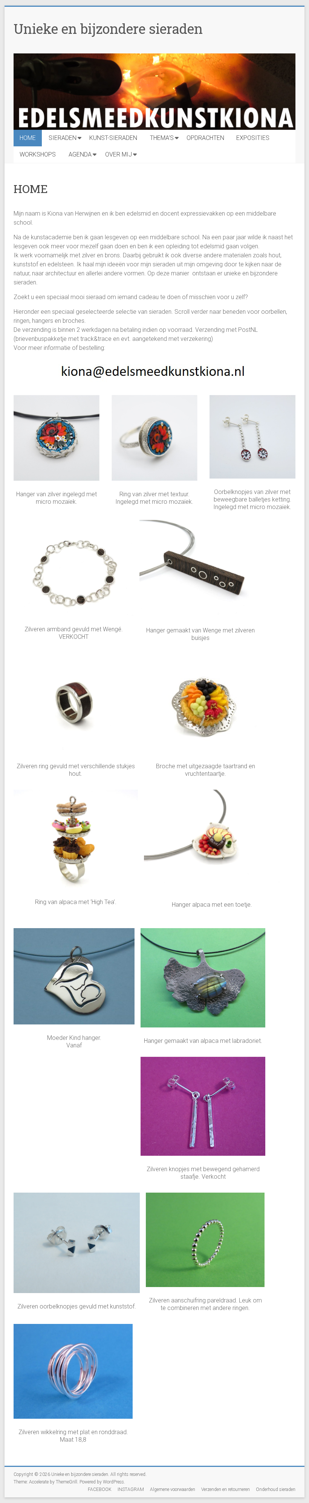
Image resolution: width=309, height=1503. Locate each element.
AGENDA (80, 154)
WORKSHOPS (38, 154)
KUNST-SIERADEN (113, 137)
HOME (28, 137)
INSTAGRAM (131, 1489)
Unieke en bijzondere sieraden (108, 29)
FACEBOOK (100, 1489)
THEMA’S (162, 137)
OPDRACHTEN (205, 137)
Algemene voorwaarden (172, 1489)
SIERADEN (62, 137)
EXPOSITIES (252, 137)
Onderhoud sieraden (275, 1489)
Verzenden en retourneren (225, 1489)
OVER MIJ (118, 154)
